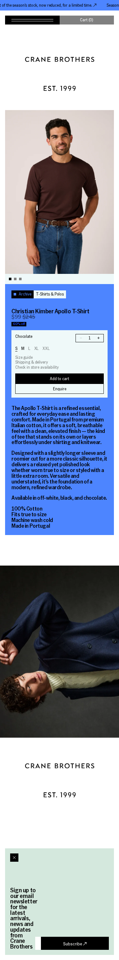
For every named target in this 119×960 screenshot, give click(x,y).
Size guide (24, 357)
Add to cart (59, 378)
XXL (46, 348)
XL (36, 348)
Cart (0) (86, 19)
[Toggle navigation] (32, 20)
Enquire (59, 388)
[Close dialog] (14, 857)
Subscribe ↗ (75, 943)
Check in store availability (37, 367)
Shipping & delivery (31, 362)
